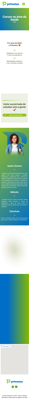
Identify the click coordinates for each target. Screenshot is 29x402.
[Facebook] (16, 386)
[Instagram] (12, 386)
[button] (23, 4)
